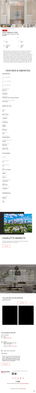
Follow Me (22, 302)
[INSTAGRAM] (15, 378)
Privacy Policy (12, 360)
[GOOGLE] (23, 378)
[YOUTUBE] (20, 378)
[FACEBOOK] (13, 378)
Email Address (4, 353)
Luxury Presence (25, 383)
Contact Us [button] (18, 287)
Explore (6, 246)
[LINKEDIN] (18, 378)
